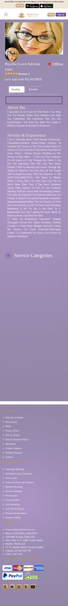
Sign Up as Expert (14, 417)
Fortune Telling (13, 517)
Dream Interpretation (16, 513)
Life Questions (13, 504)
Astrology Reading (15, 469)
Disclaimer (11, 444)
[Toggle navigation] (6, 14)
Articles (9, 457)
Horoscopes (11, 422)
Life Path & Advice (15, 508)
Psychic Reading (14, 491)
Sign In (51, 15)
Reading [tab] (16, 89)
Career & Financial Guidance (20, 482)
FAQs (8, 426)
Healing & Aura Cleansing (19, 473)
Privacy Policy (13, 435)
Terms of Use (12, 430)
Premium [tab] (33, 89)
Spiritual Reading (14, 486)
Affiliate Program (14, 452)
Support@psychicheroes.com (20, 529)
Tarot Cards (11, 478)
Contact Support (14, 448)
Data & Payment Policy (17, 439)
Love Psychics (13, 500)
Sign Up (61, 15)
